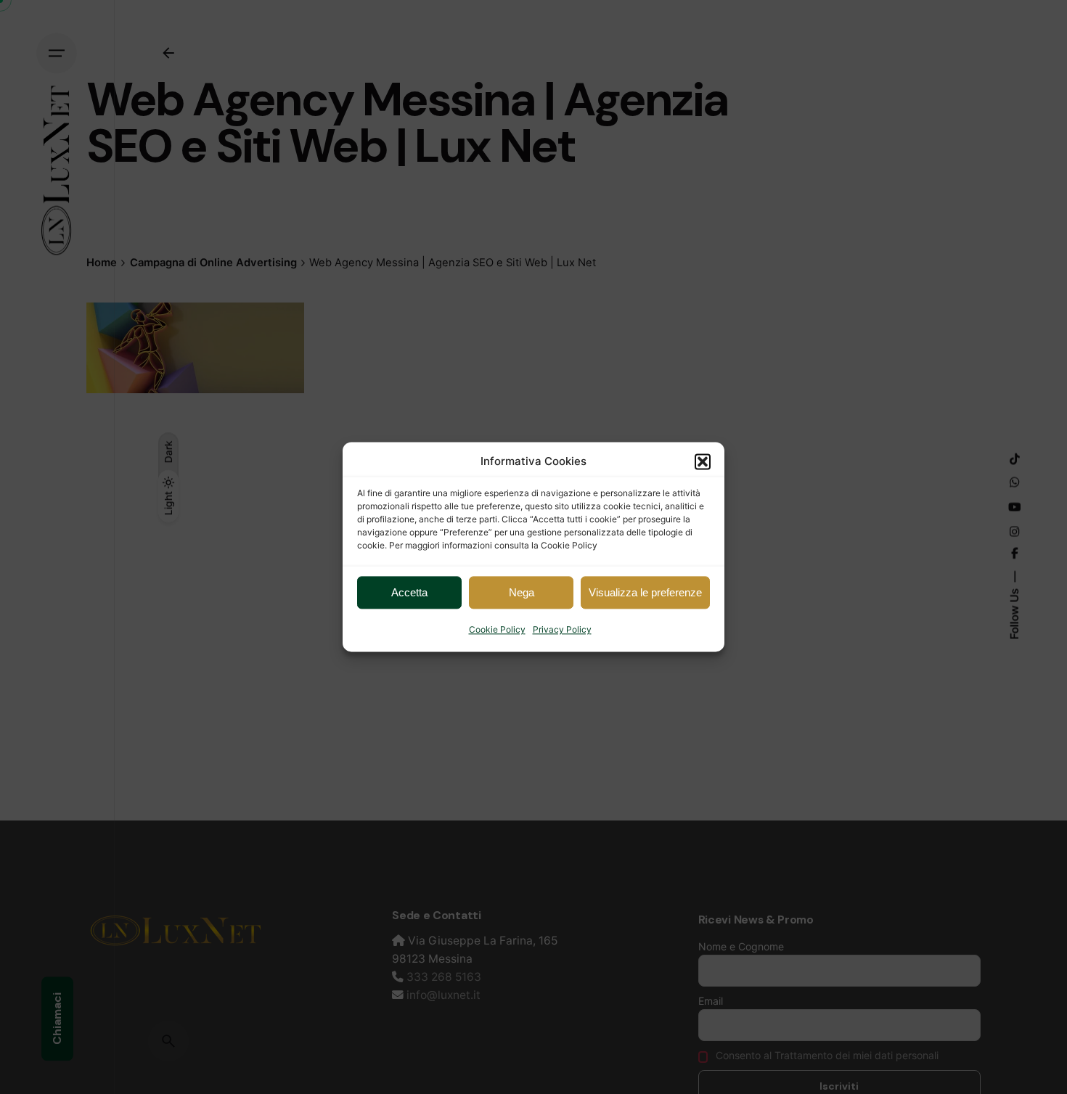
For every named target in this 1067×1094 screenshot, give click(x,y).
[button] (702, 461)
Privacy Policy (562, 629)
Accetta (409, 592)
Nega (521, 592)
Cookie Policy (497, 629)
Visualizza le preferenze (645, 592)
